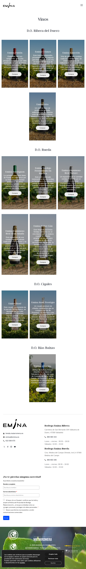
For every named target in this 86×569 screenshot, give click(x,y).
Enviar (6, 518)
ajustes (22, 563)
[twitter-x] (4, 446)
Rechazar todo (53, 559)
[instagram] (11, 446)
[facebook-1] (7, 446)
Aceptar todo (53, 554)
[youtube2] (15, 446)
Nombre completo (9, 484)
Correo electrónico (10, 492)
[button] (81, 5)
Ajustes (53, 563)
